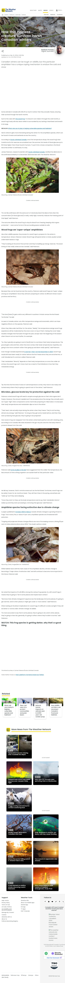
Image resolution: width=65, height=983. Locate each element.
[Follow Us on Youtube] (52, 902)
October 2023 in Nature (23, 512)
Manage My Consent (8, 912)
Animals (18, 15)
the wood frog (20, 119)
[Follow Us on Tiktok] (56, 902)
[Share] (2, 51)
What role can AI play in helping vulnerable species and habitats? (30, 128)
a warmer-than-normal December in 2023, (38, 352)
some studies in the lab (18, 470)
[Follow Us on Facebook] (45, 902)
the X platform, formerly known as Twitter (30, 675)
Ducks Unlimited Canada (18, 140)
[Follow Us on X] (63, 902)
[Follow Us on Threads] (59, 902)
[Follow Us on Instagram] (49, 902)
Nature (12, 15)
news (6, 15)
